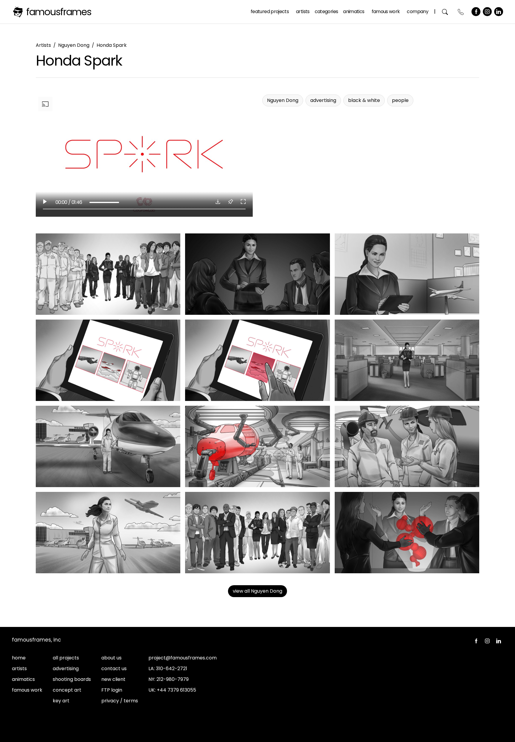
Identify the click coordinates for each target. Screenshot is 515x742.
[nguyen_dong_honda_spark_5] (257, 360)
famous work (27, 690)
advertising (66, 668)
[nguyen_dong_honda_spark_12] (407, 532)
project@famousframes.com (182, 657)
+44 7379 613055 (176, 690)
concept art (67, 690)
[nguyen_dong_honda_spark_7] (108, 446)
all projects (66, 657)
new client (113, 679)
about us (111, 657)
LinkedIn (498, 11)
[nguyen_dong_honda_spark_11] (257, 532)
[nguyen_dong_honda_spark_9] (407, 446)
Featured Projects (270, 11)
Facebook (475, 11)
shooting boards (72, 679)
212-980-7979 (172, 679)
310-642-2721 (171, 668)
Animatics (353, 11)
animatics (23, 679)
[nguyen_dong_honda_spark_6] (407, 360)
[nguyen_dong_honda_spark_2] (257, 274)
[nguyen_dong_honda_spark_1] (108, 274)
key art (61, 700)
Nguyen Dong (73, 45)
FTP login (111, 690)
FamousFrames (58, 11)
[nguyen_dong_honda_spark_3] (407, 274)
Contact (461, 12)
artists (19, 668)
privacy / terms (119, 700)
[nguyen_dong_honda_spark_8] (257, 446)
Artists (303, 11)
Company (417, 11)
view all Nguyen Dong (257, 591)
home (19, 657)
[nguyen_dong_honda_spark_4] (108, 360)
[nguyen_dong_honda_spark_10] (108, 532)
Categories (326, 11)
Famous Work (386, 11)
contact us (114, 668)
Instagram (487, 11)
